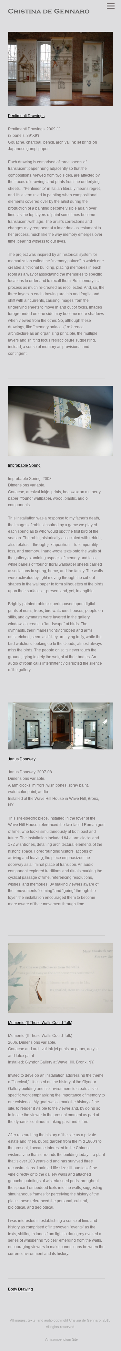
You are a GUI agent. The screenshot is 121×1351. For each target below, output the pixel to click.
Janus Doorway (21, 759)
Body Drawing (20, 1289)
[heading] (48, 12)
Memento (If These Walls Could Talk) (40, 1022)
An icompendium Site (61, 1339)
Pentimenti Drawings (26, 116)
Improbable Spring (24, 465)
